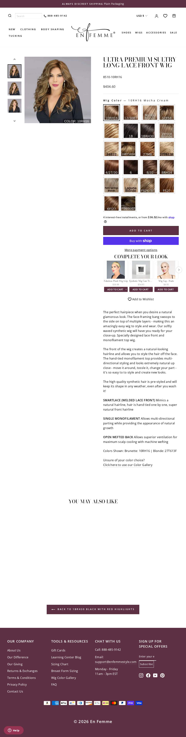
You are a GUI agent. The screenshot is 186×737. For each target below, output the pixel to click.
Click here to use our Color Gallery (127, 465)
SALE (173, 32)
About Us (14, 650)
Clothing (28, 29)
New (12, 29)
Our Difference (18, 657)
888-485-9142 (56, 15)
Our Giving (15, 664)
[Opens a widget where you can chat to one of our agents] (14, 730)
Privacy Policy (17, 684)
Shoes (127, 32)
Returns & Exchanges (22, 671)
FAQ (54, 684)
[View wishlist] (165, 16)
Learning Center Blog (66, 657)
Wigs (139, 32)
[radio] (111, 112)
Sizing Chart (59, 664)
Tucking (15, 35)
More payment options (141, 250)
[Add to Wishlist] (11, 517)
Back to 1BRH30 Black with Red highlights (95, 609)
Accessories (156, 32)
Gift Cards (58, 650)
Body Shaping (52, 29)
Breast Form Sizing (64, 671)
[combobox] (28, 16)
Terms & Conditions (21, 678)
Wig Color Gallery (63, 678)
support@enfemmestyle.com (116, 662)
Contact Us (15, 691)
